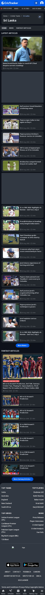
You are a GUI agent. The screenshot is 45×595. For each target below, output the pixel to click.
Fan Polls (40, 532)
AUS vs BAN (36, 9)
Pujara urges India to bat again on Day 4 (30, 121)
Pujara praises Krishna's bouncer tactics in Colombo (31, 135)
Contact (17, 572)
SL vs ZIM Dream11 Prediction (27, 453)
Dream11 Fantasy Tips (11, 381)
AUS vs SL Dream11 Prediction (27, 467)
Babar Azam (39, 499)
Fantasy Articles (23, 28)
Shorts (18, 594)
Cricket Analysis (37, 528)
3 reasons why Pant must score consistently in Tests (30, 250)
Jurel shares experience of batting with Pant (30, 264)
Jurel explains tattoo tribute (28, 319)
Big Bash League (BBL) (9, 536)
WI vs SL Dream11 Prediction (26, 398)
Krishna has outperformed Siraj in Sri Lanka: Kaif (30, 163)
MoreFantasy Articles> (22, 479)
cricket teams (15, 16)
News (16, 9)
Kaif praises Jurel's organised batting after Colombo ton (29, 293)
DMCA (38, 576)
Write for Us (28, 576)
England (4, 499)
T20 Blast (5, 539)
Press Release (38, 517)
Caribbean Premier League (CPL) (8, 524)
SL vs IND (25, 9)
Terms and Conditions (9, 587)
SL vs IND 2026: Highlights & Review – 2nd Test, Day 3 (30, 208)
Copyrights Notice (37, 587)
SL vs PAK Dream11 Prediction (27, 425)
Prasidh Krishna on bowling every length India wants (30, 222)
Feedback (27, 572)
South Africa (6, 507)
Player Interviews (37, 521)
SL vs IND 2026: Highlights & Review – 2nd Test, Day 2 (30, 333)
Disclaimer (23, 580)
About (7, 572)
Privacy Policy (24, 587)
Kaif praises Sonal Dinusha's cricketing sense (31, 107)
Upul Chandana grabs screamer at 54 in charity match (29, 237)
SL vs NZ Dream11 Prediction (27, 439)
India (3, 492)
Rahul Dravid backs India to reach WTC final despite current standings (20, 64)
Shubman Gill (38, 492)
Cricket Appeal (38, 525)
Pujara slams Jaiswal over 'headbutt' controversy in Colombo (30, 279)
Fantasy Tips (33, 594)
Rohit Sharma (38, 496)
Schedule (11, 594)
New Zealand (6, 503)
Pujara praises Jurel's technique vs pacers (28, 305)
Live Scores (7, 8)
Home (3, 594)
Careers (36, 572)
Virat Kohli (40, 503)
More (42, 594)
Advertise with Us (12, 576)
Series (25, 594)
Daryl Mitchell (38, 507)
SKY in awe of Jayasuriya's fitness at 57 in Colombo (30, 149)
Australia (5, 496)
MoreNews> (22, 345)
